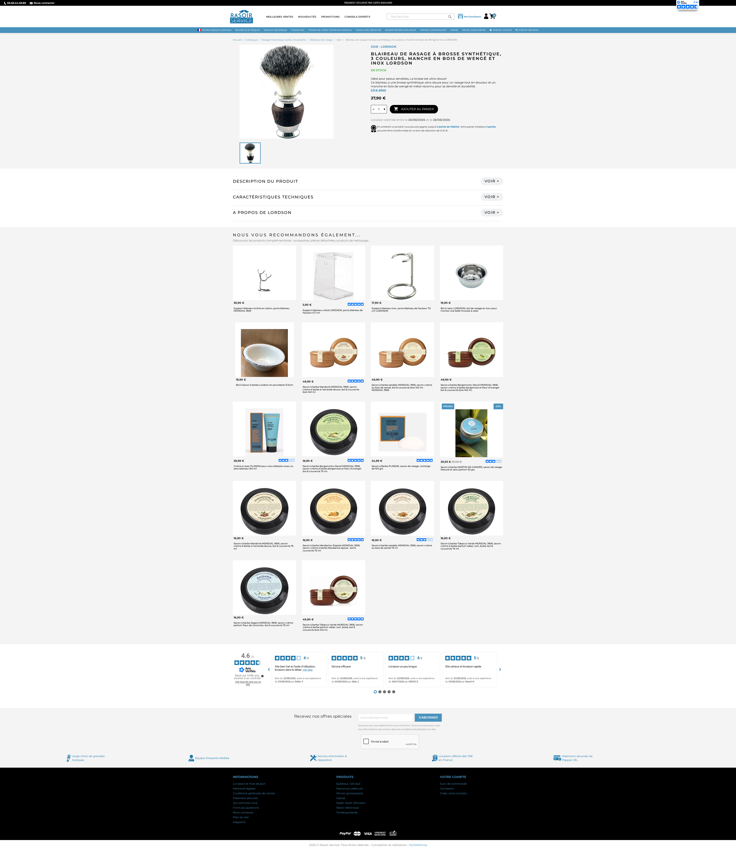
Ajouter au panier (414, 109)
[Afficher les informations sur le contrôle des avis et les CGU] (262, 676)
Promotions (330, 16)
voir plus (308, 669)
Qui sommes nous (245, 803)
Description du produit (265, 181)
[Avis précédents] (268, 669)
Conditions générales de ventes (254, 793)
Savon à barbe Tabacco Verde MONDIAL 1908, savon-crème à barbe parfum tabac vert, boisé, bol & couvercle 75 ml (471, 546)
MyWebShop (418, 845)
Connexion (447, 788)
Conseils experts (357, 16)
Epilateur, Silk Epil (348, 783)
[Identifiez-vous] (486, 18)
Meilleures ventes (279, 16)
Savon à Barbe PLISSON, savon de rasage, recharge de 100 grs (401, 467)
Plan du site (241, 817)
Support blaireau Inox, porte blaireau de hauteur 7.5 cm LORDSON (401, 309)
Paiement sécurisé (245, 798)
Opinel (340, 798)
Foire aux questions (246, 807)
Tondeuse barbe (346, 812)
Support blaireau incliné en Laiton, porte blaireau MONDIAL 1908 (261, 309)
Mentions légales (244, 788)
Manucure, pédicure (349, 788)
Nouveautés (307, 16)
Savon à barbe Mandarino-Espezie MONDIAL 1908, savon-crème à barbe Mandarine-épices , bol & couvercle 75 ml (331, 548)
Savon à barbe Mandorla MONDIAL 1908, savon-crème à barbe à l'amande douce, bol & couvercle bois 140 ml (331, 389)
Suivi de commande (453, 783)
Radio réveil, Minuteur (351, 803)
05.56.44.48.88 (16, 2)
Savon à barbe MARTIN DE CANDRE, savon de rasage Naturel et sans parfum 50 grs (471, 468)
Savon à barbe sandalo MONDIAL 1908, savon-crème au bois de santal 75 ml (402, 546)
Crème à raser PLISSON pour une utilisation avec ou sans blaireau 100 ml (263, 467)
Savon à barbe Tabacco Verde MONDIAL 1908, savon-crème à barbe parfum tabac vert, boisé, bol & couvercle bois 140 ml (333, 627)
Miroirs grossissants (349, 793)
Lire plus (378, 90)
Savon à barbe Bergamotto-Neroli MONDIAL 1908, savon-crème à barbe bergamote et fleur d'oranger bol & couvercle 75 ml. (332, 468)
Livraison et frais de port (249, 783)
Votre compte (453, 777)
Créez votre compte (453, 793)
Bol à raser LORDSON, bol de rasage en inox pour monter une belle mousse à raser (469, 309)
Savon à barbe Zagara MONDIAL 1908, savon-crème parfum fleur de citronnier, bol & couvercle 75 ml (263, 624)
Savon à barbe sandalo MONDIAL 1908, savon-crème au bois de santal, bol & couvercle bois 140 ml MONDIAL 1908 (402, 387)
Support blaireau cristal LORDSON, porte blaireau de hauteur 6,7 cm (333, 311)
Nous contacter (44, 2)
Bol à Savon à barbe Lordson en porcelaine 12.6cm (264, 384)
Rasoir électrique (347, 807)
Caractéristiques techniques (273, 197)
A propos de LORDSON (262, 212)
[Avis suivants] (500, 669)
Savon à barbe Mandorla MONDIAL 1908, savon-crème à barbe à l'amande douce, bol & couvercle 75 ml (263, 546)
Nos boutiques (472, 16)
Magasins (239, 822)
